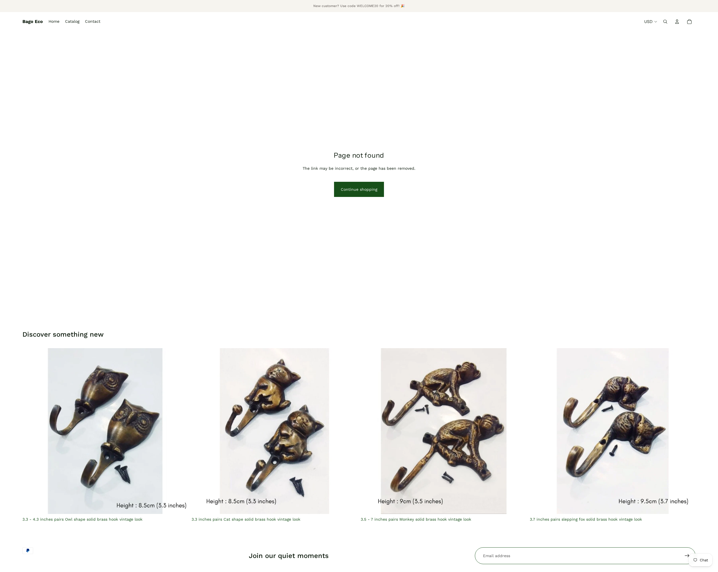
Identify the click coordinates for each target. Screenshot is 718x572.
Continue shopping (359, 189)
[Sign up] (687, 556)
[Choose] (179, 505)
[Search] (665, 21)
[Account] (677, 21)
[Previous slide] (30, 431)
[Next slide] (179, 431)
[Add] (349, 505)
